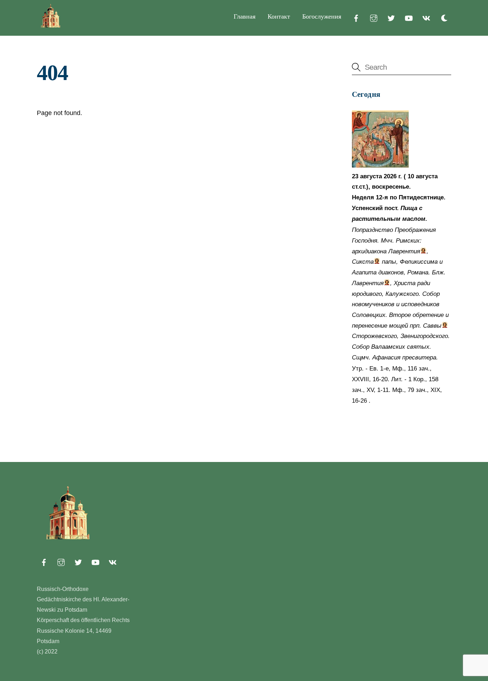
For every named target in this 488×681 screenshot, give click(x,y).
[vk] (426, 17)
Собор (431, 293)
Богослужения (321, 16)
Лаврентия (404, 251)
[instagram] (374, 17)
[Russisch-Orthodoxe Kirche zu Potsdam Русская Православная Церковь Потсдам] (51, 26)
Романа (417, 272)
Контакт (279, 16)
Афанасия (386, 357)
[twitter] (391, 17)
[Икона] (380, 165)
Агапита (364, 272)
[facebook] (356, 17)
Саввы (432, 325)
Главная (244, 16)
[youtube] (409, 17)
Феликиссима (419, 261)
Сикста (363, 261)
